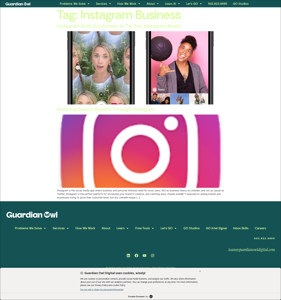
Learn (121, 228)
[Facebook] (136, 255)
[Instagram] (152, 255)
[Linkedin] (128, 255)
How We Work (126, 4)
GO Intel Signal (216, 228)
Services (101, 4)
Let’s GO (192, 4)
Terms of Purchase (141, 267)
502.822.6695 (217, 4)
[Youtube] (144, 255)
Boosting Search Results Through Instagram (106, 109)
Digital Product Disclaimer (163, 267)
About (151, 4)
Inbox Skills (241, 228)
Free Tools (142, 228)
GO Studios (241, 4)
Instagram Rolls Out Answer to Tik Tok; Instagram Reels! (119, 26)
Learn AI (170, 4)
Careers (260, 228)
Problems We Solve (73, 4)
